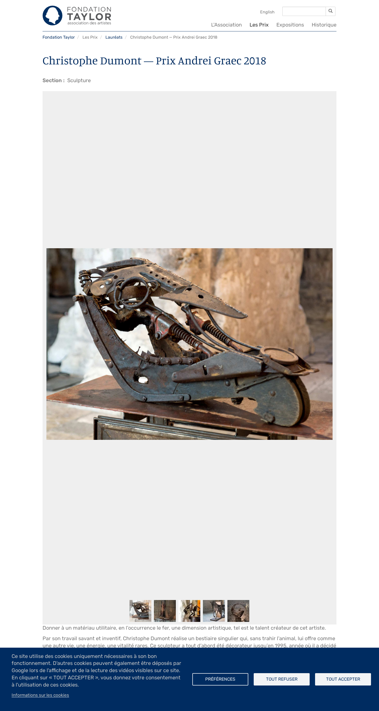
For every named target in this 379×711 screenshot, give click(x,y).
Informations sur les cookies (40, 695)
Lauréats (113, 37)
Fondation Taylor (59, 37)
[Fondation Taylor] (77, 15)
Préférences (220, 679)
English (267, 12)
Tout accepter (343, 679)
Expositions (290, 25)
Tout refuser (282, 679)
